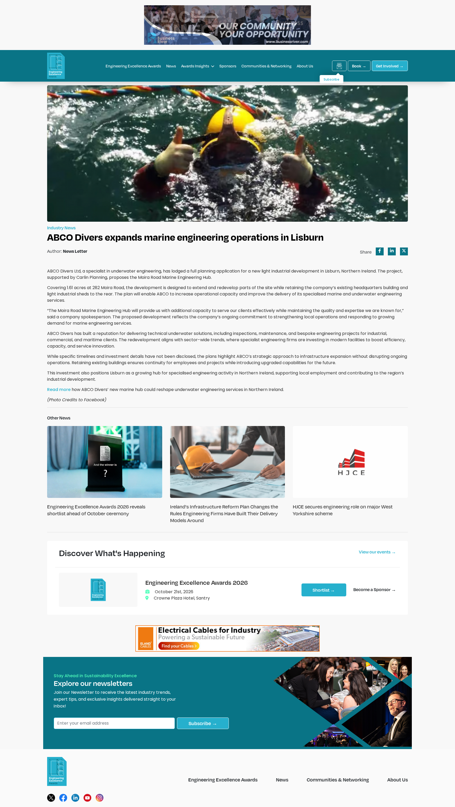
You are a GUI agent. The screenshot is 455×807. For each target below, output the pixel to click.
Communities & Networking (266, 65)
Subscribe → (203, 723)
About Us (305, 65)
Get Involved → (390, 65)
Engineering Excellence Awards (133, 65)
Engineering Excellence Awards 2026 (196, 582)
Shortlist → (324, 590)
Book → (359, 65)
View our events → (377, 551)
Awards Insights (195, 65)
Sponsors (227, 65)
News (171, 65)
